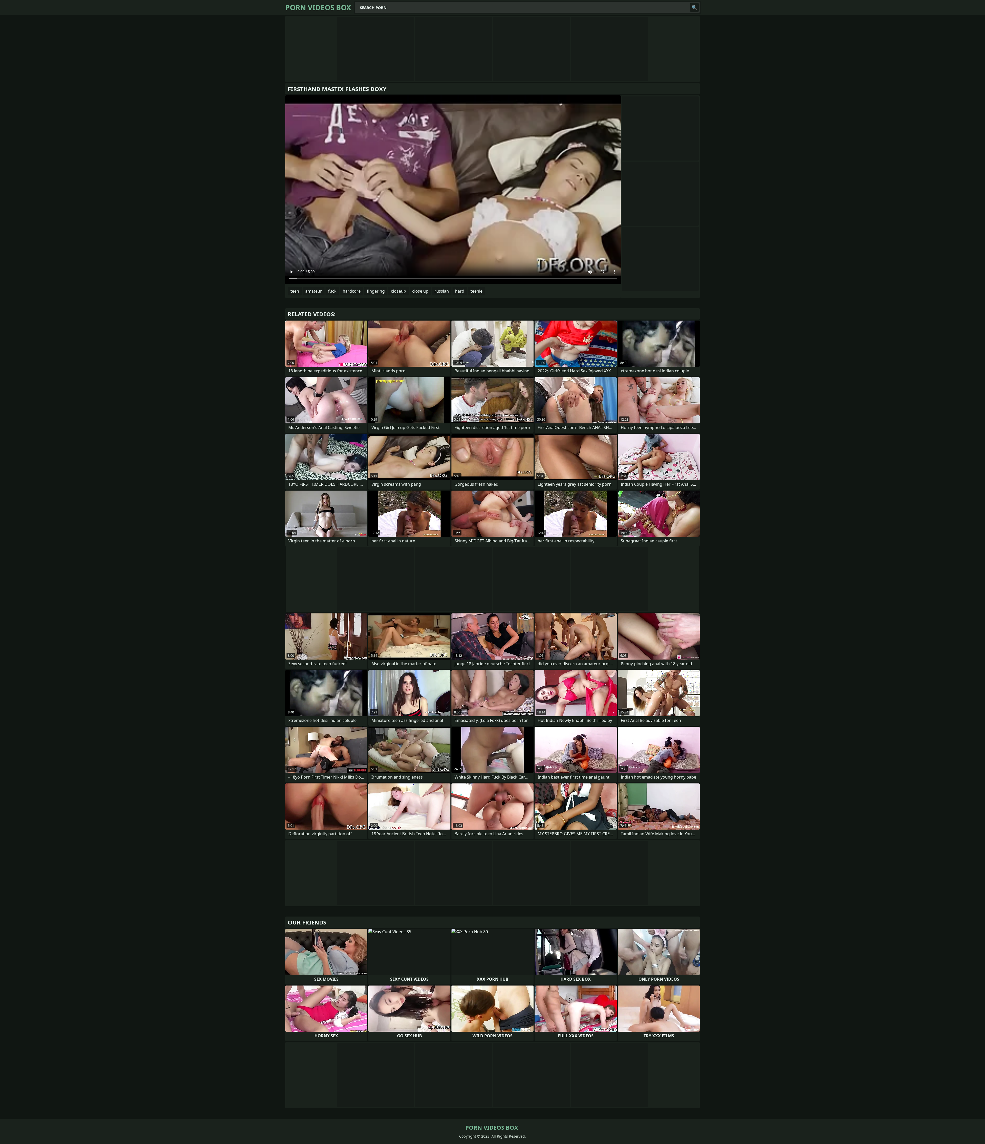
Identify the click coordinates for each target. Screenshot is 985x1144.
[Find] (694, 7)
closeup (398, 291)
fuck (332, 291)
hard (459, 291)
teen (294, 291)
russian (442, 291)
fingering (376, 291)
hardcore (352, 291)
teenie (476, 291)
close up (420, 291)
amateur (313, 291)
